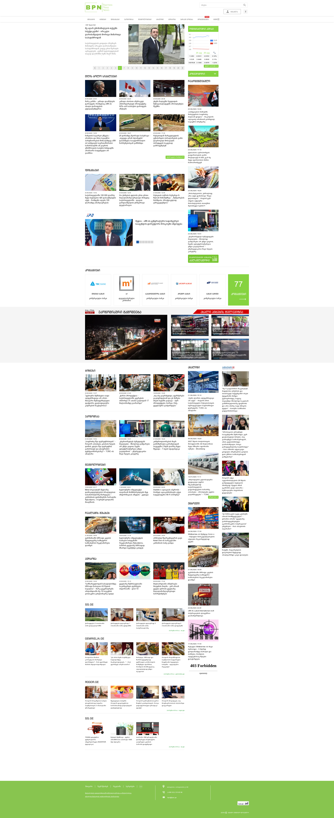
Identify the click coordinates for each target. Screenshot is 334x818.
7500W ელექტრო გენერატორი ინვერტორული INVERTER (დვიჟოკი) (95, 740)
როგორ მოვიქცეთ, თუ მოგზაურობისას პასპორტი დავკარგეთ (173, 703)
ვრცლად (212, 497)
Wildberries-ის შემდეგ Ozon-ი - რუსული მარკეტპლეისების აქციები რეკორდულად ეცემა (201, 538)
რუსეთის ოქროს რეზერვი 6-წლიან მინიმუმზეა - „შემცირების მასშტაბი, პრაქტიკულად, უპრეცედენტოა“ (168, 199)
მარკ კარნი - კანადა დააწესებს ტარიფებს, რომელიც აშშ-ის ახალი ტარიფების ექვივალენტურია (100, 105)
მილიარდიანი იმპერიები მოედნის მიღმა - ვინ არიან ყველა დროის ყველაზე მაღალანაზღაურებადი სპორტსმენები (166, 589)
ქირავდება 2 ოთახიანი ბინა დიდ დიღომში (94, 624)
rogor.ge (181, 710)
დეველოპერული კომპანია (127, 299)
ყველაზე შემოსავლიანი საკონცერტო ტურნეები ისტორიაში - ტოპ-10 (130, 586)
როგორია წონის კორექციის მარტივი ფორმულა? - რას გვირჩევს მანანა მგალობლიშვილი (96, 660)
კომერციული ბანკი (98, 298)
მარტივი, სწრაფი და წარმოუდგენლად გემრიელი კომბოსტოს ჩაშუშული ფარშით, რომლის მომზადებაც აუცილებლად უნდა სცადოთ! (145, 664)
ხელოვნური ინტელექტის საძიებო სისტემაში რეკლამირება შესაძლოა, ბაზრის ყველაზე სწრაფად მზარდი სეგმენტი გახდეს (132, 543)
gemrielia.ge (179, 674)
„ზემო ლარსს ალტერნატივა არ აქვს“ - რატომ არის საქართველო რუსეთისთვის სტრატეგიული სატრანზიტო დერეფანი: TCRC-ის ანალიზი (201, 404)
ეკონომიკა (92, 416)
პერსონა (90, 558)
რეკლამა (117, 786)
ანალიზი (194, 367)
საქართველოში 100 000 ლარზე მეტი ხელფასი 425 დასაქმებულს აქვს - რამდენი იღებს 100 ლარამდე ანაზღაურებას (100, 199)
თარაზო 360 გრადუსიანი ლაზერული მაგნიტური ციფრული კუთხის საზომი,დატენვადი (146, 740)
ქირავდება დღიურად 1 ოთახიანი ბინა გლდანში (121, 624)
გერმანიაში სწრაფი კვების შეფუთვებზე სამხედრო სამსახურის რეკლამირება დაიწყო (98, 542)
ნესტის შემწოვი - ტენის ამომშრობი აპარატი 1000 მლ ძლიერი (121, 739)
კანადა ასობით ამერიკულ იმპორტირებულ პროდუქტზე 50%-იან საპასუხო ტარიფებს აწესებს (132, 105)
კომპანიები (92, 270)
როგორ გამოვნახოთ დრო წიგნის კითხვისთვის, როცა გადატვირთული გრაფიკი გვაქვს (147, 704)
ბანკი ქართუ (212, 294)
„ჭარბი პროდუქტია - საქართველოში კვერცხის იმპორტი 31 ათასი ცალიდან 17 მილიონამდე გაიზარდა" (134, 399)
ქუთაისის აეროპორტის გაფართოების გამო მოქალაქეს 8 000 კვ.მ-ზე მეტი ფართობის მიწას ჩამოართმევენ (199, 157)
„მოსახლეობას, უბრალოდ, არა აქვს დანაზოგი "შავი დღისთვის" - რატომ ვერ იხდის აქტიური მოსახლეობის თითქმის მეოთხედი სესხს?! (200, 199)
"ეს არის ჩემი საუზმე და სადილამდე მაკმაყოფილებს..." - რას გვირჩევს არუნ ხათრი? (121, 660)
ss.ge (182, 630)
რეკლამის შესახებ (97, 513)
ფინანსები (92, 170)
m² (127, 294)
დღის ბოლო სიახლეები (101, 76)
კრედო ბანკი (184, 294)
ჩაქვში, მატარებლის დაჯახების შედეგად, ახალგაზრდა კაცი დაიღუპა (235, 552)
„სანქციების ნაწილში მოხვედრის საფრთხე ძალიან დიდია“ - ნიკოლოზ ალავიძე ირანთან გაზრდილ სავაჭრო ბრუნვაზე (201, 117)
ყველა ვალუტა (210, 66)
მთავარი (89, 786)
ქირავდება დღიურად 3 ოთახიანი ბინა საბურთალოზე (146, 625)
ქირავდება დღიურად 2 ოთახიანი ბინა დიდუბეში (172, 624)
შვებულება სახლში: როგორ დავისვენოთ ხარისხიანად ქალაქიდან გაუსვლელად (121, 704)
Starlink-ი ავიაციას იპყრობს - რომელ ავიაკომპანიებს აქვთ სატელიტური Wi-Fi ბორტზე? (167, 492)
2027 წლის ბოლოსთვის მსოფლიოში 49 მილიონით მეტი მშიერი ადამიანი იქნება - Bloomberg (200, 445)
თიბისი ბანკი (98, 294)
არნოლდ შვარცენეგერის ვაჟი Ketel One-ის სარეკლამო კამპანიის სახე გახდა (167, 540)
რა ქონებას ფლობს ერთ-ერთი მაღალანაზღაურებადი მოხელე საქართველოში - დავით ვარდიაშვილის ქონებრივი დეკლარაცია (134, 200)
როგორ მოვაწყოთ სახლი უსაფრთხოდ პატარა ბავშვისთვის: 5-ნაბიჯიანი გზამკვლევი (96, 704)
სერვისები (130, 786)
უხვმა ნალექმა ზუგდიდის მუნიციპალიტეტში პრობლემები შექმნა (168, 103)
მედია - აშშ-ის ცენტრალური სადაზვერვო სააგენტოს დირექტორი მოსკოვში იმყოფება (158, 222)
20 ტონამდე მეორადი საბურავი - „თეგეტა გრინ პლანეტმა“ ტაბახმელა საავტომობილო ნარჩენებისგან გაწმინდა (134, 139)
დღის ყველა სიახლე (174, 157)
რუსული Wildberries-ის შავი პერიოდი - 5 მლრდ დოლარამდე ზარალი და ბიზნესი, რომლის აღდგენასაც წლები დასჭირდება (200, 653)
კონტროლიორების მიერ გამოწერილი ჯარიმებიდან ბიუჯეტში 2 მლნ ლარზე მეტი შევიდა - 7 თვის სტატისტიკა (166, 445)
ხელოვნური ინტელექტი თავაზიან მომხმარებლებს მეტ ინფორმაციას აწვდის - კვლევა (134, 492)
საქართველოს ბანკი (155, 294)
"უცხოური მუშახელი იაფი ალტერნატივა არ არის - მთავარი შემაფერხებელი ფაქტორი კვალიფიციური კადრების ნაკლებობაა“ (97, 401)
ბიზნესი (90, 370)
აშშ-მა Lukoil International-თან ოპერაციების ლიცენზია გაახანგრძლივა (201, 613)
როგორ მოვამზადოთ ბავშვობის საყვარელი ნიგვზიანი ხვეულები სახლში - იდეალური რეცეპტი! (171, 662)
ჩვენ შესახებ (103, 786)
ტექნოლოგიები (95, 464)
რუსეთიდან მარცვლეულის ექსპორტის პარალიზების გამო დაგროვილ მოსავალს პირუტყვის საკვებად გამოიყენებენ (168, 141)
